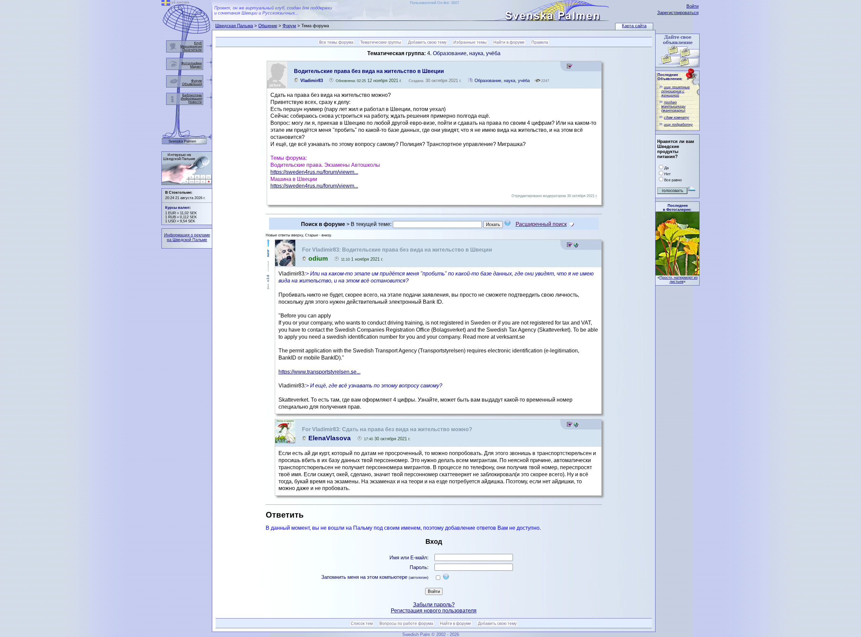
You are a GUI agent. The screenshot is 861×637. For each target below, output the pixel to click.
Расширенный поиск (541, 224)
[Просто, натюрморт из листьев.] (677, 273)
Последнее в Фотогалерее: (677, 207)
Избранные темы (470, 42)
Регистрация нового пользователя (434, 610)
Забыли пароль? (434, 604)
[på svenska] (165, 4)
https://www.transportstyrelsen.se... (319, 372)
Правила (539, 42)
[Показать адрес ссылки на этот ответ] (575, 246)
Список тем (362, 623)
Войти (692, 6)
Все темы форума (336, 42)
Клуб (198, 43)
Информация (191, 98)
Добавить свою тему (427, 42)
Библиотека (192, 95)
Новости (195, 102)
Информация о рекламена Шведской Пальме (187, 237)
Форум (289, 25)
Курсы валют (177, 207)
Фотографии (191, 63)
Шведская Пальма (234, 25)
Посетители (192, 49)
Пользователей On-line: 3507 (434, 3)
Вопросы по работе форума (406, 623)
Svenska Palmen (182, 141)
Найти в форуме (509, 42)
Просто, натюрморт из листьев (679, 279)
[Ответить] (569, 67)
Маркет (196, 66)
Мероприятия (191, 46)
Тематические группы (380, 42)
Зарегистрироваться (678, 12)
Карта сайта (634, 25)
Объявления (192, 84)
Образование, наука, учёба (466, 53)
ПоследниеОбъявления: (670, 77)
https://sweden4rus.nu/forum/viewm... (314, 172)
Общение (267, 25)
